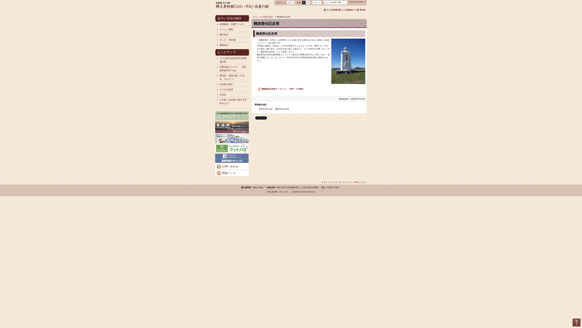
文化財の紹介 (267, 17)
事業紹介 (224, 45)
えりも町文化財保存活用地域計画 (233, 60)
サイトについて (330, 182)
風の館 (362, 10)
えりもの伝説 (226, 89)
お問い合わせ (230, 166)
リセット (316, 2)
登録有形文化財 (266, 109)
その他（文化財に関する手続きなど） (233, 101)
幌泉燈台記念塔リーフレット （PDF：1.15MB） (283, 89)
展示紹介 (224, 34)
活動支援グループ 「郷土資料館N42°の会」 (233, 69)
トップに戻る (576, 322)
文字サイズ (281, 3)
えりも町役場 (332, 10)
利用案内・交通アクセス (231, 24)
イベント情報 (226, 29)
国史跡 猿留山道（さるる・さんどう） (231, 77)
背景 (299, 3)
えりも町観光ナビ (348, 10)
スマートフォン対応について (353, 182)
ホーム (255, 17)
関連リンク (229, 173)
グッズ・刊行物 (227, 40)
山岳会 (222, 94)
